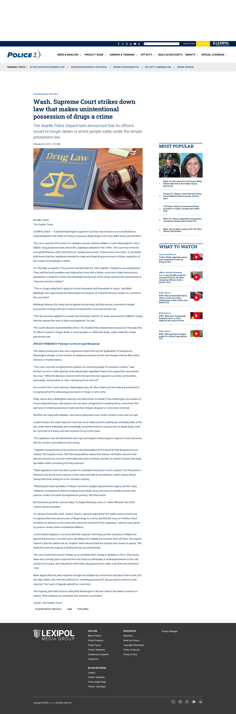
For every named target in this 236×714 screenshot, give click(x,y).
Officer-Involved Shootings (170, 272)
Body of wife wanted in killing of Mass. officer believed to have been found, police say (182, 183)
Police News (83, 609)
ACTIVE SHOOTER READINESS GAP (47, 67)
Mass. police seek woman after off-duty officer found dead (182, 230)
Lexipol (52, 703)
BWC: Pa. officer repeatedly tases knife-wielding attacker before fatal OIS (182, 220)
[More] (80, 54)
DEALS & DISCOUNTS (170, 54)
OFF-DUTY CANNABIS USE (158, 67)
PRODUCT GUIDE (94, 54)
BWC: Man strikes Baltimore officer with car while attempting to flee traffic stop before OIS (173, 299)
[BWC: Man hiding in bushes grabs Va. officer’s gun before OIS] (196, 333)
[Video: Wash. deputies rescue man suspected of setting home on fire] (196, 256)
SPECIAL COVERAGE (212, 54)
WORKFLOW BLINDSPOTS (126, 67)
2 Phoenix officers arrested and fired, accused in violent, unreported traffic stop (181, 208)
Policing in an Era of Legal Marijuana (78, 343)
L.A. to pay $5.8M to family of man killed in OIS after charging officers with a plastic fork (172, 278)
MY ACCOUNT (203, 44)
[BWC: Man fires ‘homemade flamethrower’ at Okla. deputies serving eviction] (196, 315)
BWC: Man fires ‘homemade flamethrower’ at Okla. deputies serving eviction (172, 318)
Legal (69, 609)
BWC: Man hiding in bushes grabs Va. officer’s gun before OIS (173, 336)
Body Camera (165, 293)
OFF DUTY (146, 54)
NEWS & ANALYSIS (68, 54)
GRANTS (190, 54)
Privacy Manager (170, 631)
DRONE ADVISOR (185, 67)
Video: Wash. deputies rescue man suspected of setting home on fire (173, 259)
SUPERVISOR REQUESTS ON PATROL (89, 67)
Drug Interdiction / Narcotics (45, 94)
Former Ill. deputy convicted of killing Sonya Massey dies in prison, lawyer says (182, 196)
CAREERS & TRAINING (122, 54)
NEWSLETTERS (189, 44)
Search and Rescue (167, 254)
